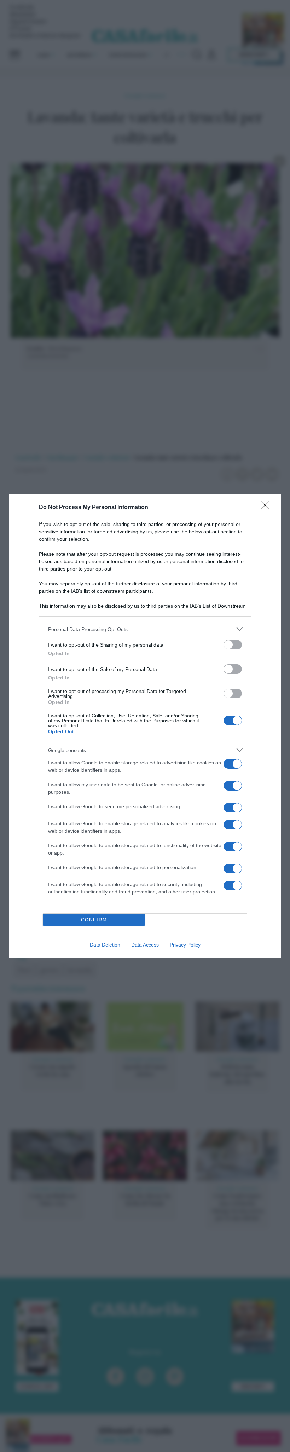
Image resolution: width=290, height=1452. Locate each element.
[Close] (267, 507)
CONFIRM (94, 919)
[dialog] (145, 726)
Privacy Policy (185, 945)
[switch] (233, 644)
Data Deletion (105, 945)
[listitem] (145, 629)
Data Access (145, 945)
